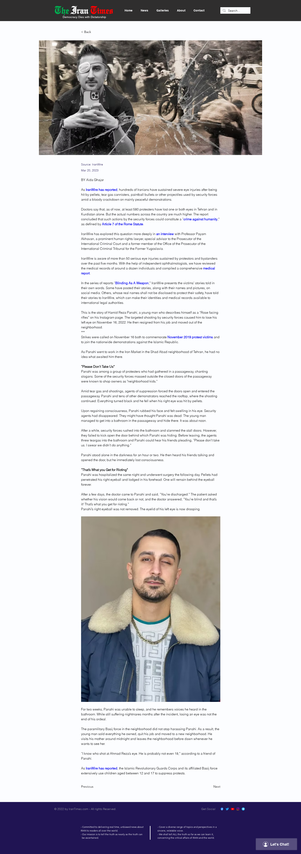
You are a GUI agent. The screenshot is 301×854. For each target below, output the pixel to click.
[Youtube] (232, 809)
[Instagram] (238, 809)
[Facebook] (222, 809)
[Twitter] (227, 809)
